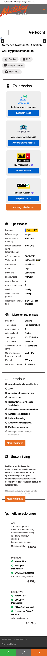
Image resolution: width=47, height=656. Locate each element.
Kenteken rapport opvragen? (23, 107)
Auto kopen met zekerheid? (23, 137)
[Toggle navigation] (44, 9)
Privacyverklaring (9, 644)
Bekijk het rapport (24, 198)
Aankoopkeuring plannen (24, 143)
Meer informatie (23, 170)
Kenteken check (23, 113)
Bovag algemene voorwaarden (14, 639)
